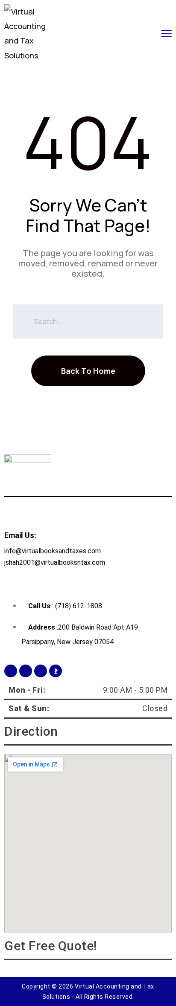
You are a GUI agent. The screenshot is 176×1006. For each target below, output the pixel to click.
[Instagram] (25, 671)
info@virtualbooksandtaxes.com (52, 551)
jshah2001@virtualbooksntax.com (54, 562)
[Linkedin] (40, 671)
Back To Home (88, 371)
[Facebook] (10, 671)
